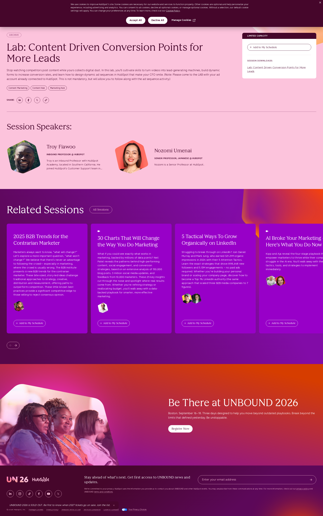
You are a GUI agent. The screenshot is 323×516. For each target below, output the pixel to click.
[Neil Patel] (103, 307)
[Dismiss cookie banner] (320, 2)
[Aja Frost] (280, 280)
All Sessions (101, 209)
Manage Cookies (181, 20)
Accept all (136, 20)
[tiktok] (29, 493)
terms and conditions (103, 492)
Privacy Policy (52, 509)
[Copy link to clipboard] (46, 100)
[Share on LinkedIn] (20, 100)
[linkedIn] (10, 493)
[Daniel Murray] (187, 298)
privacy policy (302, 489)
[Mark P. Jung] (196, 298)
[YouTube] (48, 493)
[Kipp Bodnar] (271, 280)
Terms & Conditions (92, 509)
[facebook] (39, 493)
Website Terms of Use (71, 509)
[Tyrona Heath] (18, 306)
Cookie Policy (173, 10)
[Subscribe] (311, 480)
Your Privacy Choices (138, 509)
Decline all (157, 20)
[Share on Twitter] (37, 100)
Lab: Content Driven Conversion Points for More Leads (276, 69)
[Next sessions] (15, 345)
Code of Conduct (111, 509)
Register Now (180, 428)
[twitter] (58, 493)
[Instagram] (19, 493)
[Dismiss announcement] (114, 505)
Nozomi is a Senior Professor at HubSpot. (179, 164)
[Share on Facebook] (28, 100)
